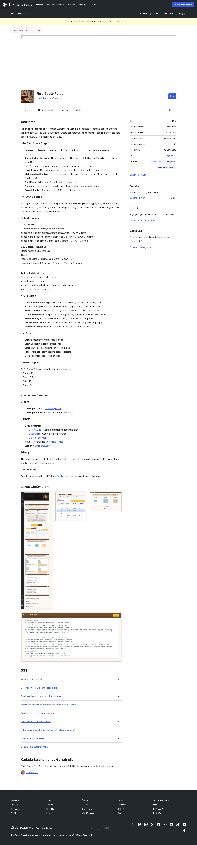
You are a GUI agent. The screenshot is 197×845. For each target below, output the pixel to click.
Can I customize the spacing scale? (38, 713)
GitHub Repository (38, 437)
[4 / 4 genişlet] (118, 615)
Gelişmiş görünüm (138, 174)
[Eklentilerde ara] (39, 30)
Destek (172, 110)
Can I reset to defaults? (32, 738)
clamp (153, 162)
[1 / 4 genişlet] (49, 495)
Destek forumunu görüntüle (143, 220)
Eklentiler (50, 809)
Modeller (50, 813)
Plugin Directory (18, 13)
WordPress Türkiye (44, 828)
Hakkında (15, 800)
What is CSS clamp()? (31, 679)
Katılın (120, 800)
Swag (121, 813)
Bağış (121, 809)
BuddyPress (159, 813)
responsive (162, 167)
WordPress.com (161, 800)
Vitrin (48, 800)
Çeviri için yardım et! (118, 21)
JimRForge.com (53, 408)
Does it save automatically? (34, 747)
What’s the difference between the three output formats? (49, 704)
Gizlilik (13, 813)
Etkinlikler (122, 805)
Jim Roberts (42, 98)
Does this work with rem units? (36, 721)
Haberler (14, 805)
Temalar (49, 805)
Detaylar (28, 110)
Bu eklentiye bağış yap (141, 247)
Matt (156, 805)
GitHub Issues (56, 441)
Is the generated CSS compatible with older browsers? (48, 730)
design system (169, 162)
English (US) (171, 155)
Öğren (85, 800)
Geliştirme (79, 110)
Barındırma (15, 809)
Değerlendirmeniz (138, 197)
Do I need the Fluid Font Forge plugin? (40, 688)
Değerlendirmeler (46, 110)
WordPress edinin (183, 4)
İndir (172, 96)
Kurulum (64, 110)
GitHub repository (66, 476)
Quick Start (34, 433)
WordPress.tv (89, 813)
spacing (172, 167)
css (159, 162)
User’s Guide (35, 429)
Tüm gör (172, 197)
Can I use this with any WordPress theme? (42, 696)
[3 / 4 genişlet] (118, 495)
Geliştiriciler (87, 809)
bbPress (158, 809)
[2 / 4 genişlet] (83, 495)
